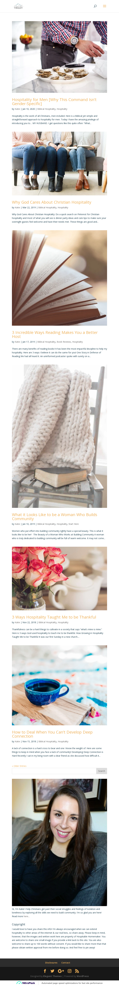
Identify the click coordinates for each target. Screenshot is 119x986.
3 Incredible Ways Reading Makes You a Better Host (55, 334)
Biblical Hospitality (46, 108)
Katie (17, 108)
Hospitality (62, 108)
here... (27, 916)
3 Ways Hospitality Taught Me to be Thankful (54, 617)
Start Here (73, 523)
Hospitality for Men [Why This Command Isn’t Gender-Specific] (54, 101)
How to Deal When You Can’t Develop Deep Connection (52, 734)
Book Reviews (64, 341)
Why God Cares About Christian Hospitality (51, 202)
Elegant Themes (52, 976)
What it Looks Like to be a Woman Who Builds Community (54, 516)
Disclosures (51, 962)
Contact (65, 962)
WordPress (83, 976)
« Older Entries (19, 765)
